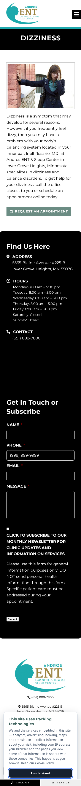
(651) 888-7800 (26, 338)
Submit (12, 619)
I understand (40, 773)
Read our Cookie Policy (37, 763)
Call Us (22, 782)
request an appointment (41, 211)
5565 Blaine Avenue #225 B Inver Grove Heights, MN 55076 (42, 265)
